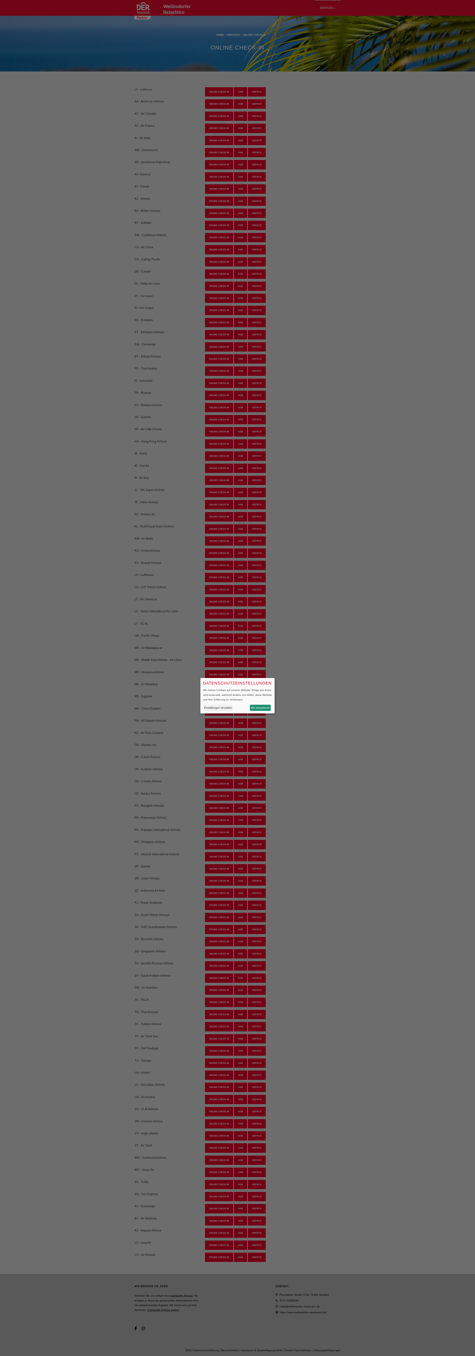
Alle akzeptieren (260, 707)
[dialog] (237, 695)
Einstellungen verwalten (218, 707)
